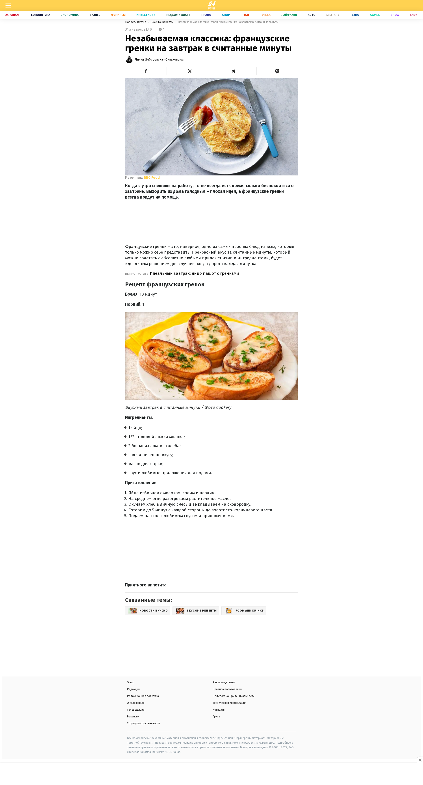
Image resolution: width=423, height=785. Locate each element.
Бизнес (94, 15)
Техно (354, 15)
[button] (146, 71)
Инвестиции (146, 15)
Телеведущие (136, 709)
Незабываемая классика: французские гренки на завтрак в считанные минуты (228, 21)
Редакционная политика (143, 696)
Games (375, 15)
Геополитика (40, 15)
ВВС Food (152, 177)
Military (332, 15)
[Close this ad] (420, 760)
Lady (413, 15)
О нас (130, 682)
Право (206, 15)
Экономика (70, 15)
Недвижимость (178, 15)
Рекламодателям (224, 682)
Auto (311, 15)
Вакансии (133, 716)
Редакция (133, 689)
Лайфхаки (289, 15)
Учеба (266, 15)
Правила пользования (227, 689)
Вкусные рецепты (162, 21)
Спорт (227, 15)
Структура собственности (143, 723)
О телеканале (136, 702)
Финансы (118, 15)
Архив (216, 716)
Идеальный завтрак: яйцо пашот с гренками (194, 273)
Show (395, 15)
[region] (211, 774)
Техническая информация (229, 702)
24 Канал (12, 15)
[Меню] (8, 5)
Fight (247, 15)
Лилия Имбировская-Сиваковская (159, 59)
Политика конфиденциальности (233, 696)
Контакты (219, 709)
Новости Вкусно (136, 21)
